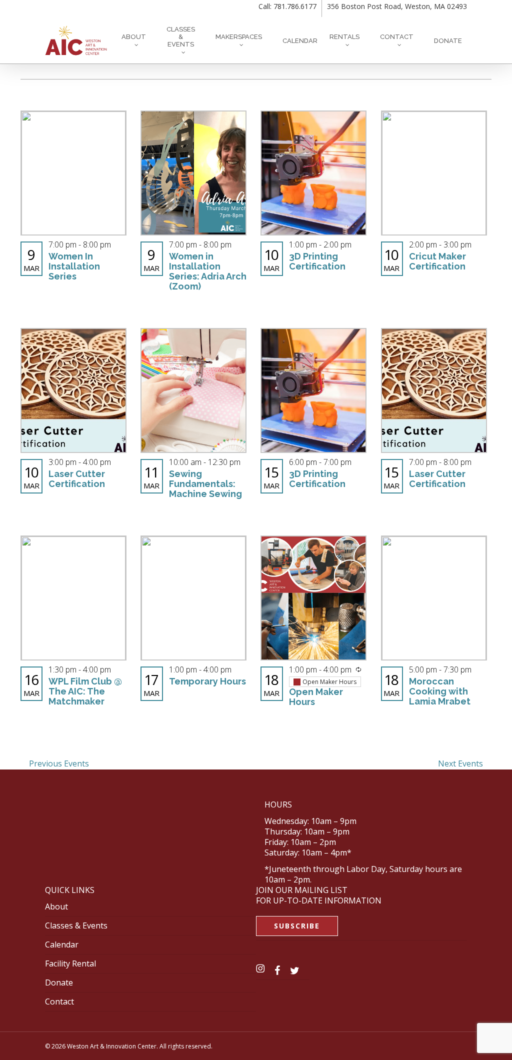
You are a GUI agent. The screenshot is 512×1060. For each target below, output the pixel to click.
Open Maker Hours (316, 696)
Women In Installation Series (74, 266)
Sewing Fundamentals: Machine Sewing (205, 483)
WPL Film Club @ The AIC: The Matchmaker (85, 691)
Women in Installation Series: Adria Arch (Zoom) (207, 271)
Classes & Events (76, 925)
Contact (59, 1001)
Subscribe (297, 925)
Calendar (61, 944)
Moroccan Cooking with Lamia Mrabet (439, 691)
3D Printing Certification (317, 261)
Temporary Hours (207, 681)
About (56, 906)
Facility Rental (70, 963)
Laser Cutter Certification (76, 478)
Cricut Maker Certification (437, 261)
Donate (59, 982)
